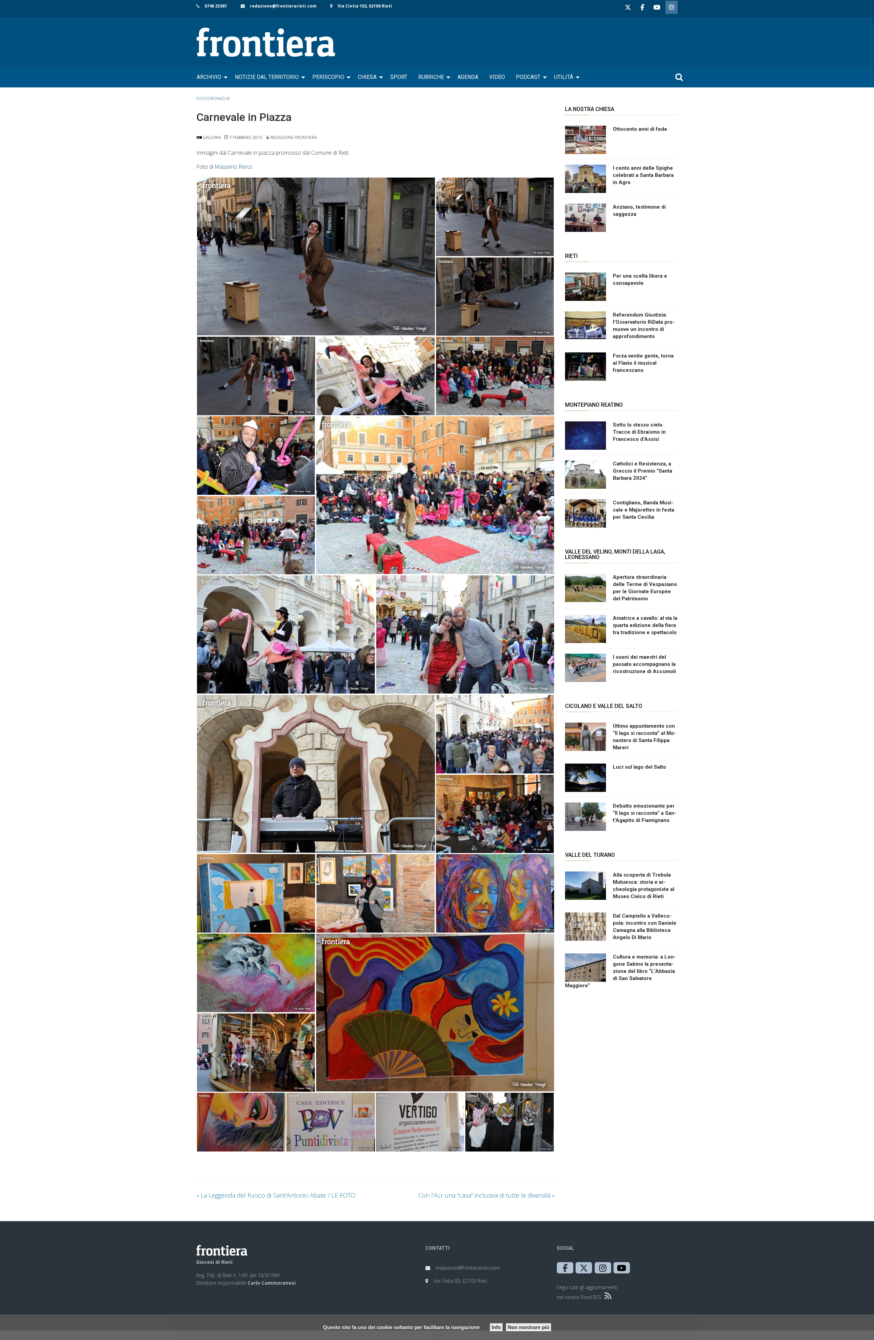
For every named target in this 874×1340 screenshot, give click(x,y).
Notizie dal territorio (267, 77)
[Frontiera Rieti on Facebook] (642, 7)
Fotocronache (213, 98)
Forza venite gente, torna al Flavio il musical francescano (643, 363)
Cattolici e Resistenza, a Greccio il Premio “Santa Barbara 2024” (642, 471)
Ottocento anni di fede (640, 129)
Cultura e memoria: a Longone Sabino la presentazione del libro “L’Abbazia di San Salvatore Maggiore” (620, 971)
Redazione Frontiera (293, 137)
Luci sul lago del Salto (639, 767)
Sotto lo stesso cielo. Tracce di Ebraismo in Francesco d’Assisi (639, 432)
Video (497, 77)
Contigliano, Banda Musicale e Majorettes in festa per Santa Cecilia (643, 510)
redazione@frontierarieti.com (283, 6)
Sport (398, 77)
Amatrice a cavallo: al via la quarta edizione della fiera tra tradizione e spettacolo (645, 625)
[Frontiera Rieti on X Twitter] (628, 7)
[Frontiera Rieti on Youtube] (657, 7)
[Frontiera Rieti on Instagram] (671, 7)
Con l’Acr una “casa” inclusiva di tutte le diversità (486, 1195)
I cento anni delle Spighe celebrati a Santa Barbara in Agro (643, 175)
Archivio (209, 77)
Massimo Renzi (233, 166)
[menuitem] (210, 77)
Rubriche (431, 77)
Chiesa (367, 77)
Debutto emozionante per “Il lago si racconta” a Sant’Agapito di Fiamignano (644, 813)
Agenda (467, 77)
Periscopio (328, 77)
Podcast (528, 77)
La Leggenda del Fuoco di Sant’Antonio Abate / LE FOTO (275, 1195)
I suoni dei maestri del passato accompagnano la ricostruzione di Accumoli (644, 664)
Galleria (211, 137)
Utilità (563, 77)
